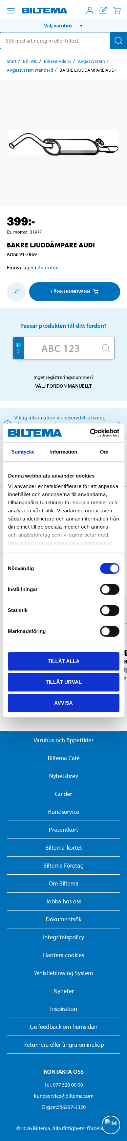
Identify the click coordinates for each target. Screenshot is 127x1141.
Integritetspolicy (63, 937)
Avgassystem (91, 61)
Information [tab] (63, 451)
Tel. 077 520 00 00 (63, 1084)
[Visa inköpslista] (103, 10)
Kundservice (63, 812)
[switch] (109, 589)
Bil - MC (30, 61)
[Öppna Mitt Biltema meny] (90, 10)
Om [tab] (104, 451)
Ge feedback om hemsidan (64, 1026)
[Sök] (118, 40)
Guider (63, 794)
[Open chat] (111, 1125)
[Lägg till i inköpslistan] (16, 291)
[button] (63, 25)
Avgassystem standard (30, 70)
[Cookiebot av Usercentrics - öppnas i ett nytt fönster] (90, 433)
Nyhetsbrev (63, 776)
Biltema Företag (63, 865)
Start (12, 61)
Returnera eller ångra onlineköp (63, 1044)
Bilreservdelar (57, 61)
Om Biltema (64, 883)
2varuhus (48, 267)
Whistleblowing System (63, 973)
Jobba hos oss (63, 901)
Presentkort (63, 829)
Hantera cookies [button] (63, 955)
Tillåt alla (64, 661)
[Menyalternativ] (11, 10)
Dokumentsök (63, 919)
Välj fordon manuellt (63, 386)
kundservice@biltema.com (63, 1095)
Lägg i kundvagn (70, 291)
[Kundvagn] (117, 10)
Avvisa (63, 703)
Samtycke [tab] (23, 451)
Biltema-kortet (63, 847)
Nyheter (64, 991)
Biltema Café (64, 758)
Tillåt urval (64, 682)
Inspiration (63, 1009)
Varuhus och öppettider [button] (63, 740)
